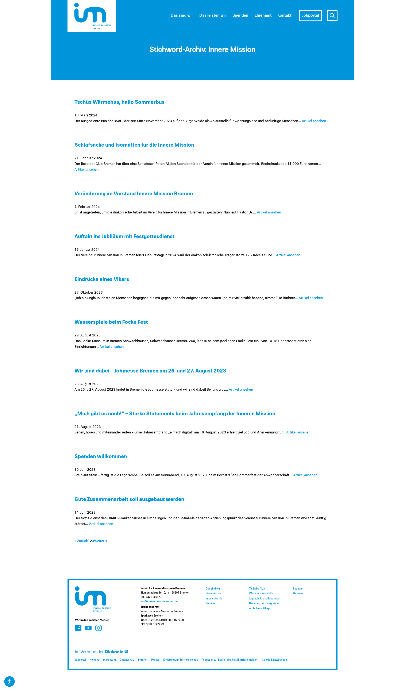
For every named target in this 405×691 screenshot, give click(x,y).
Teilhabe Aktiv (257, 588)
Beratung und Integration (264, 603)
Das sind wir (213, 588)
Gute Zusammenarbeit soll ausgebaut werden (129, 499)
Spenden (298, 588)
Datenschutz (127, 660)
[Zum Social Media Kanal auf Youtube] (88, 627)
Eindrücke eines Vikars (101, 279)
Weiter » (100, 541)
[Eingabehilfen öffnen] (9, 681)
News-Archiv (213, 593)
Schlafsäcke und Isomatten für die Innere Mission (134, 145)
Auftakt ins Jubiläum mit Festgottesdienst (124, 236)
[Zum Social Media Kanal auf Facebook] (78, 627)
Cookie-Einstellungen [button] (274, 660)
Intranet (142, 660)
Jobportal (80, 660)
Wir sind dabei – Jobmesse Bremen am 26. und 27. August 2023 (150, 371)
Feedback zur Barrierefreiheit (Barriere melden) (230, 660)
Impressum (109, 660)
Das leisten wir (212, 15)
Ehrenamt (298, 593)
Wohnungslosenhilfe (261, 593)
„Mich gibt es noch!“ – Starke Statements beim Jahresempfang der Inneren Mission (174, 413)
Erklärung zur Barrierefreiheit (180, 660)
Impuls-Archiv (214, 598)
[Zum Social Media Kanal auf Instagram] (98, 627)
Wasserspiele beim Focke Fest (111, 322)
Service (210, 603)
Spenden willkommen (100, 456)
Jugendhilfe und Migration (264, 598)
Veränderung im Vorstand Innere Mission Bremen (133, 193)
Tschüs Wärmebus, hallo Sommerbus (119, 102)
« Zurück (81, 541)
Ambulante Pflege (259, 608)
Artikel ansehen (314, 121)
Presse (155, 660)
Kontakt (94, 660)
